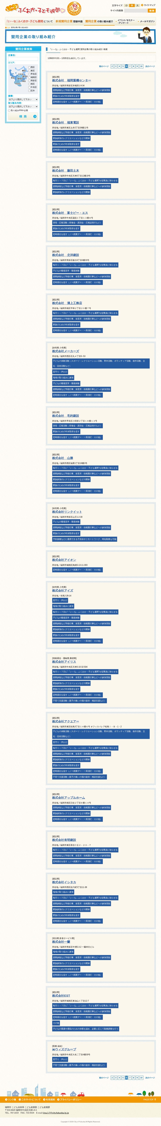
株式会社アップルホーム (68, 797)
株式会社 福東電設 (65, 122)
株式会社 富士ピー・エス (70, 213)
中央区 (34, 87)
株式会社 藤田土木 (65, 170)
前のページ (104, 66)
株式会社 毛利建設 (65, 415)
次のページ (150, 66)
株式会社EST (61, 995)
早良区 (34, 74)
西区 (33, 67)
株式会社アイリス (64, 661)
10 (141, 66)
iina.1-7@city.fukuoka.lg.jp (56, 1113)
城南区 (34, 77)
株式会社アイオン (64, 560)
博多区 (34, 80)
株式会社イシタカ (64, 882)
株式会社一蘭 (61, 941)
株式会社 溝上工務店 (67, 303)
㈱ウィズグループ (64, 1049)
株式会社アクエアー (65, 721)
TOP (8, 27)
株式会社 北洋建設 (65, 255)
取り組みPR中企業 (19, 110)
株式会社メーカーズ (65, 351)
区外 (33, 90)
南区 (33, 84)
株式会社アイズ (62, 590)
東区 (33, 70)
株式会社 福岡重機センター (71, 80)
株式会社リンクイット (67, 511)
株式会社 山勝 (62, 458)
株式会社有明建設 (64, 840)
